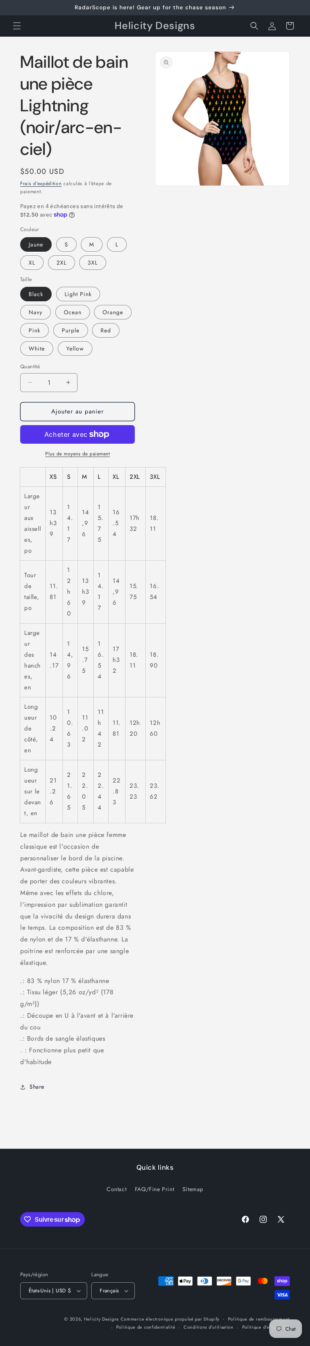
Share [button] (36, 1087)
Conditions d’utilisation (209, 1327)
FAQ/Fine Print (154, 1189)
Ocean (73, 312)
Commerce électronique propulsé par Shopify (170, 1319)
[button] (17, 26)
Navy (35, 312)
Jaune (36, 244)
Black (36, 294)
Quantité (30, 366)
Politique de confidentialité (146, 1327)
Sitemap (192, 1189)
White (37, 348)
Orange (113, 312)
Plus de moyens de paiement (77, 453)
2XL (62, 263)
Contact (116, 1189)
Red (106, 330)
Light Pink (78, 294)
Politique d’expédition (266, 1327)
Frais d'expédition (41, 183)
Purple (71, 330)
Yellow (75, 348)
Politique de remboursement (259, 1319)
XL (32, 263)
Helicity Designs (101, 1319)
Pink (34, 330)
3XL (93, 263)
